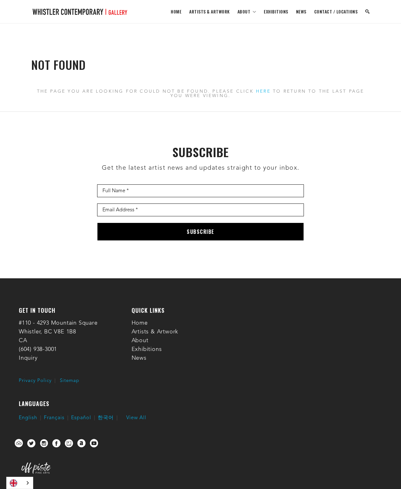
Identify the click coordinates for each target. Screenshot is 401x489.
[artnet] (81, 443)
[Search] (367, 11)
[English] (20, 483)
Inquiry (28, 358)
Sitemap (69, 380)
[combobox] (19, 483)
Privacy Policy (35, 380)
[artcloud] (19, 443)
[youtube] (94, 443)
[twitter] (31, 443)
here (263, 91)
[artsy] (69, 443)
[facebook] (56, 443)
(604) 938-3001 (38, 349)
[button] (246, 11)
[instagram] (44, 443)
